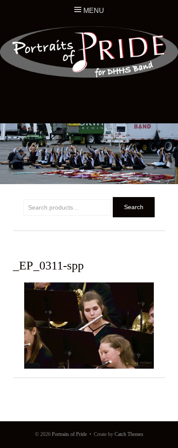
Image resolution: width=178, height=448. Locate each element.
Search (133, 207)
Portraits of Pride (69, 434)
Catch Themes (128, 434)
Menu (93, 10)
